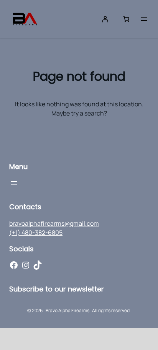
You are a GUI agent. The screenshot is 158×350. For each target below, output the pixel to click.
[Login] (105, 19)
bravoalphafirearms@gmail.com (54, 223)
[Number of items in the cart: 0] (126, 19)
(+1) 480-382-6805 (36, 232)
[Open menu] (144, 19)
